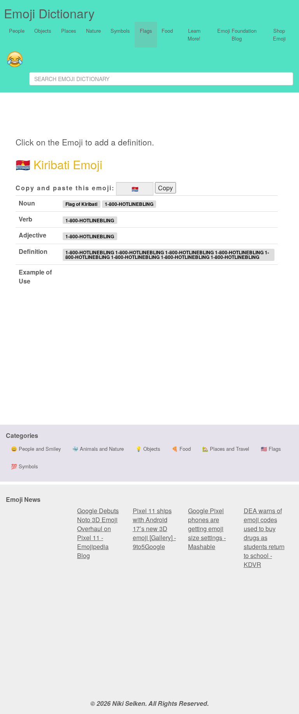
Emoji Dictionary (49, 13)
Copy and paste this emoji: (65, 187)
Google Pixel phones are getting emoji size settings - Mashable (207, 528)
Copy (165, 187)
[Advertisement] (92, 115)
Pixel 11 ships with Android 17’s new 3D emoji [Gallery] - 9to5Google (154, 528)
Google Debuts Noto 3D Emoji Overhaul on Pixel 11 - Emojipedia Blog (98, 533)
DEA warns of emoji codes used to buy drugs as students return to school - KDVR (264, 537)
